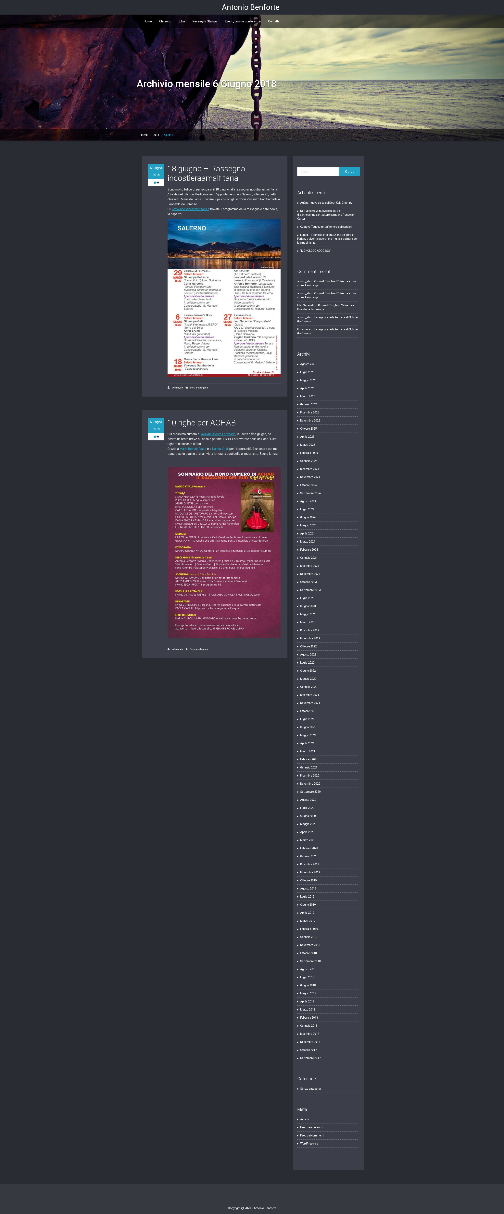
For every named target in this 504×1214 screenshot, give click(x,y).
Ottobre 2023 (308, 581)
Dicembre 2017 (309, 1033)
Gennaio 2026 (308, 404)
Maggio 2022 (308, 678)
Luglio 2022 (307, 662)
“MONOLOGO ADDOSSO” (315, 250)
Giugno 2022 (308, 670)
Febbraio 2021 (309, 759)
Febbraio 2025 (309, 452)
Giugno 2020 (308, 815)
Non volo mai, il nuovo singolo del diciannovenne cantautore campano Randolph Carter (326, 214)
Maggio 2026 (308, 380)
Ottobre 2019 (308, 880)
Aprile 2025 (307, 436)
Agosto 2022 (308, 654)
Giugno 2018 (308, 985)
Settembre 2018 (310, 961)
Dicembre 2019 (309, 864)
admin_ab (177, 387)
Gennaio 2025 (308, 460)
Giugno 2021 (308, 727)
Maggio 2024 (308, 525)
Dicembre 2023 (309, 565)
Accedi (304, 1119)
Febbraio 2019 (309, 928)
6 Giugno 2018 (156, 171)
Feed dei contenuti (311, 1127)
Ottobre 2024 (308, 485)
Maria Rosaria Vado (193, 449)
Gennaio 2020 (308, 856)
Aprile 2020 (307, 832)
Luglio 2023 (307, 598)
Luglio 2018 (307, 977)
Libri (182, 21)
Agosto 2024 (308, 501)
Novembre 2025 (310, 420)
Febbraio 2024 (309, 549)
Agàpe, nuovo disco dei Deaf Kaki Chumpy (326, 202)
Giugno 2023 (308, 606)
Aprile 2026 (307, 388)
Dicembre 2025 (309, 412)
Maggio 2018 (308, 993)
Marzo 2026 (307, 396)
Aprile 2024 (307, 533)
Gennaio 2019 (308, 936)
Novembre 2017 (310, 1041)
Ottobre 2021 (308, 711)
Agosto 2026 (308, 364)
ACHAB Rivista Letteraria (218, 434)
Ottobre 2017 (308, 1049)
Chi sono (165, 21)
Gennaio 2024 (308, 557)
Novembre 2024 (310, 477)
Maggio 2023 (308, 614)
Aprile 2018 (307, 1001)
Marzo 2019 (307, 920)
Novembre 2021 (310, 703)
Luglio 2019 (307, 896)
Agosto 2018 (308, 969)
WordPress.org (309, 1143)
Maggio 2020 (308, 824)
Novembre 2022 (310, 638)
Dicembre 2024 (309, 469)
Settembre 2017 (310, 1058)
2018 (156, 135)
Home (148, 21)
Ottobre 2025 (308, 428)
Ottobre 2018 (308, 953)
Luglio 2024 (307, 509)
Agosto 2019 (308, 888)
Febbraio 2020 (309, 848)
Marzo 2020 (307, 840)
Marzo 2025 (307, 444)
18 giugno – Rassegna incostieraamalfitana (206, 173)
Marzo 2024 (307, 541)
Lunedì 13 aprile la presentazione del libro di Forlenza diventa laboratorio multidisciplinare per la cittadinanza (327, 238)
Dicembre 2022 (309, 630)
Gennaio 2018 (308, 1025)
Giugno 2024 (308, 517)
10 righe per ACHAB (202, 422)
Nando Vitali (220, 449)
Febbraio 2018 (309, 1017)
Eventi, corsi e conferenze (243, 21)
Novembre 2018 (310, 945)
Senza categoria (199, 387)
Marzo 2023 (307, 622)
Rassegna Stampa (204, 21)
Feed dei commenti (312, 1135)
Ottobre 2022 (308, 646)
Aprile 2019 (307, 912)
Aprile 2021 (307, 743)
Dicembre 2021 (309, 694)
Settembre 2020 (310, 791)
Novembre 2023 (310, 573)
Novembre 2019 (310, 872)
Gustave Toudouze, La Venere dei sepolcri (326, 226)
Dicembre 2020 (309, 775)
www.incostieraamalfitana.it (190, 209)
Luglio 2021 (307, 719)
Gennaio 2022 (308, 686)
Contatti (273, 21)
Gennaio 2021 (308, 767)
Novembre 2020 (310, 783)
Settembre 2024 (310, 493)
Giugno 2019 (308, 904)
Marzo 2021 (307, 751)
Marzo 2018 (307, 1009)
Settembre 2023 (310, 590)
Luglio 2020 (307, 807)
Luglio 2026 (307, 372)
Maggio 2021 (308, 735)
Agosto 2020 (308, 799)
